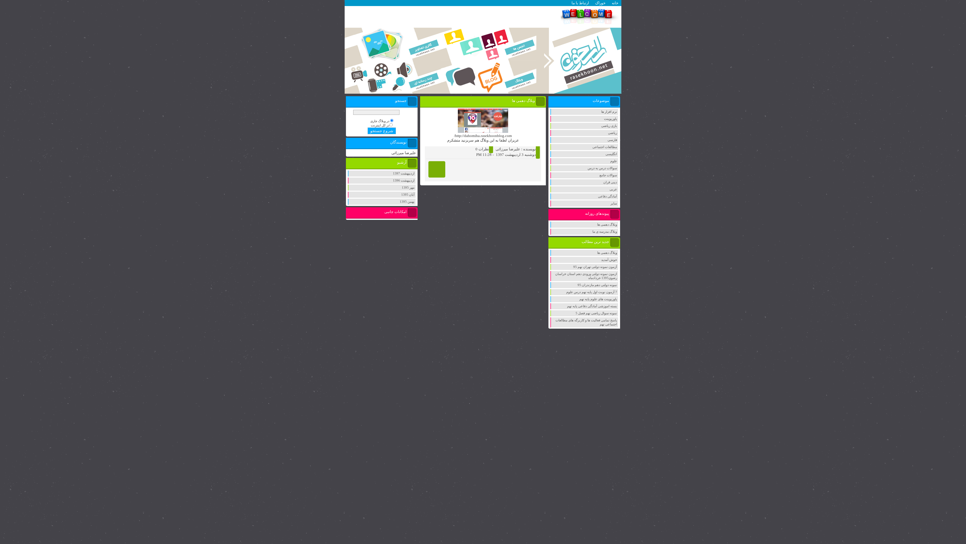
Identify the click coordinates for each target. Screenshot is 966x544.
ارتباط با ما (580, 3)
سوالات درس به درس (602, 168)
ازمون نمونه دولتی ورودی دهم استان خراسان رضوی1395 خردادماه (586, 276)
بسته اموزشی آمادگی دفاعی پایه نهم (592, 306)
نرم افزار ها (609, 112)
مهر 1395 (408, 187)
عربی (613, 189)
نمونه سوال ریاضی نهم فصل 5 (596, 313)
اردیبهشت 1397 (404, 173)
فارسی (612, 140)
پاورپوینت (610, 119)
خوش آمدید (609, 260)
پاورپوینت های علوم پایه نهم (598, 299)
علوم (613, 161)
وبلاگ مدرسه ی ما (604, 231)
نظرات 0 (482, 149)
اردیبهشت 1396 (404, 180)
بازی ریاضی (609, 126)
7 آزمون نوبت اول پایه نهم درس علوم (591, 292)
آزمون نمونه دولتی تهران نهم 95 (595, 267)
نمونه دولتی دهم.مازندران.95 (597, 285)
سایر (614, 203)
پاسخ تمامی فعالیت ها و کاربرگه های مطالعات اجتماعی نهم (586, 322)
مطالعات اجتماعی (604, 147)
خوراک (600, 3)
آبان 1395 (408, 194)
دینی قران (610, 182)
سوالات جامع (608, 175)
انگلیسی (611, 154)
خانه (615, 3)
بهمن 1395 (407, 201)
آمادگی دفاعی (607, 196)
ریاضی (612, 133)
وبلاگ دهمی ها (607, 224)
